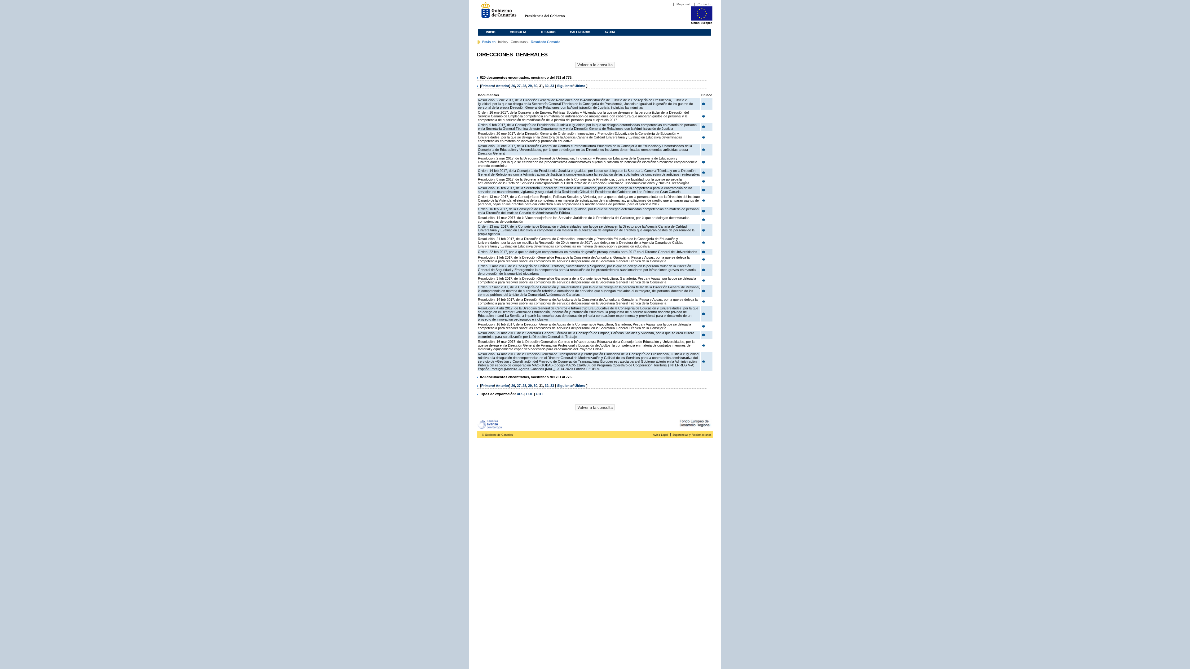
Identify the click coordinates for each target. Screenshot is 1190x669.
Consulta (518, 32)
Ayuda (610, 32)
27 (519, 86)
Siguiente (565, 86)
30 (535, 86)
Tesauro (548, 32)
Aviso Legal (660, 434)
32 (547, 86)
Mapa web (684, 4)
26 (513, 86)
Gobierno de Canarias (497, 12)
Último (580, 86)
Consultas (518, 42)
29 (530, 86)
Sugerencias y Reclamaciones (692, 434)
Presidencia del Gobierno (550, 12)
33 (552, 86)
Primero (487, 86)
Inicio (491, 32)
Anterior (502, 86)
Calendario (580, 32)
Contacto (704, 4)
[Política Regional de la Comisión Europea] (702, 23)
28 (524, 86)
